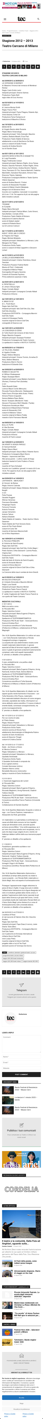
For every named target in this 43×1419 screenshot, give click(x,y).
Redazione (6, 61)
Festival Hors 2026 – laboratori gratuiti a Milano (27, 1331)
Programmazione (12, 31)
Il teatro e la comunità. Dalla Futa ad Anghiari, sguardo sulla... (21, 1242)
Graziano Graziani (7, 1246)
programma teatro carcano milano (13, 955)
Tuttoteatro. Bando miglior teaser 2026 (25, 1341)
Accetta (21, 1397)
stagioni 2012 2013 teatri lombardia (13, 958)
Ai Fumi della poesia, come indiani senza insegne (25, 1262)
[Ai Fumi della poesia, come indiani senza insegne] (7, 1263)
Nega (21, 1403)
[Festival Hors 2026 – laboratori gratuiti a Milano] (7, 1332)
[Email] (28, 67)
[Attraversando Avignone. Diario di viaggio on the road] (7, 1273)
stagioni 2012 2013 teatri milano (12, 961)
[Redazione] (10, 1018)
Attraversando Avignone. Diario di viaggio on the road (27, 1272)
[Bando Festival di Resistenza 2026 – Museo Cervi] (8, 1090)
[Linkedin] (23, 67)
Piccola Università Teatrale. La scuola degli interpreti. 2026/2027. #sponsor (26, 1294)
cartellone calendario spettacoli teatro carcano (21, 952)
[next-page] (6, 1280)
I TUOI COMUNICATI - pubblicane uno (16, 1287)
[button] (38, 18)
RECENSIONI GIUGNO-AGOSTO (14, 1175)
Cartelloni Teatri (23, 31)
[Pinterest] (14, 67)
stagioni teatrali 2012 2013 (30, 961)
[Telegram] (38, 67)
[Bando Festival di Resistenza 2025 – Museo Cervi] (8, 1110)
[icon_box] (21, 992)
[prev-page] (3, 1280)
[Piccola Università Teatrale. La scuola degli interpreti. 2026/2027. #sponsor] (7, 1294)
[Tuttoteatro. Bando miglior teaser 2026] (7, 1342)
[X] (9, 67)
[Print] (33, 67)
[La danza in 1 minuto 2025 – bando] (8, 1100)
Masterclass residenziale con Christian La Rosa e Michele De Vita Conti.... (27, 1305)
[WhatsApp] (18, 67)
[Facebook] (4, 67)
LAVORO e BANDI (9, 1324)
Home (4, 31)
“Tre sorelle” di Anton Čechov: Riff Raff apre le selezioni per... (27, 1314)
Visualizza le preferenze (21, 1409)
